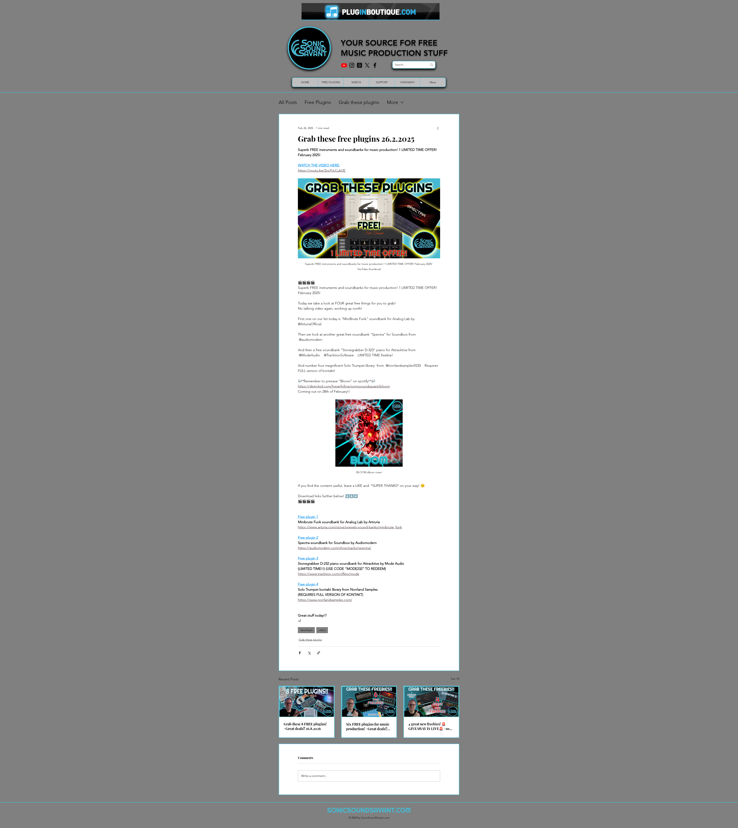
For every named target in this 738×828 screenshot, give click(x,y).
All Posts (288, 102)
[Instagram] (351, 65)
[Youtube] (344, 65)
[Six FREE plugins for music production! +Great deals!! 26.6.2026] (369, 701)
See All (455, 678)
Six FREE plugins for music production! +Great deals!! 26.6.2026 (367, 726)
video (322, 630)
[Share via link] (318, 653)
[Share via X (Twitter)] (309, 653)
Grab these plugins (359, 102)
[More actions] (437, 128)
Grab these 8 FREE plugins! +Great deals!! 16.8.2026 (305, 726)
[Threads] (359, 65)
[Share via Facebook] (300, 653)
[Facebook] (374, 65)
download (306, 630)
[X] (367, 65)
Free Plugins (318, 102)
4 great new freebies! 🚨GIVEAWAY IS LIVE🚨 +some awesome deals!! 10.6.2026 (431, 726)
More (392, 102)
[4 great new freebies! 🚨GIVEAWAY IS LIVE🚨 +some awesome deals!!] (431, 701)
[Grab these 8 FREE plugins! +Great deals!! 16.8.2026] (306, 701)
